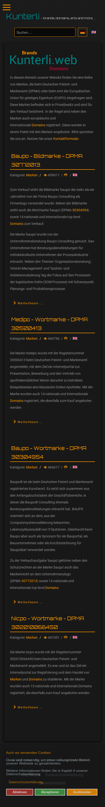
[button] (6, 782)
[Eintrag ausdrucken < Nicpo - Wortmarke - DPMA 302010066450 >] (66, 637)
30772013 (29, 581)
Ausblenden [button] (82, 792)
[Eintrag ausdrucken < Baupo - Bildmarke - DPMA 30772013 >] (66, 175)
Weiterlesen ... (29, 303)
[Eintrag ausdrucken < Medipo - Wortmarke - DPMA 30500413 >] (66, 338)
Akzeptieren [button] (50, 792)
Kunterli (23, 16)
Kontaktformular (65, 139)
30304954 (80, 210)
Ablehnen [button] (19, 792)
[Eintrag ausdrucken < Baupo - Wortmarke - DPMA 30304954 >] (66, 467)
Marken (32, 175)
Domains (38, 125)
